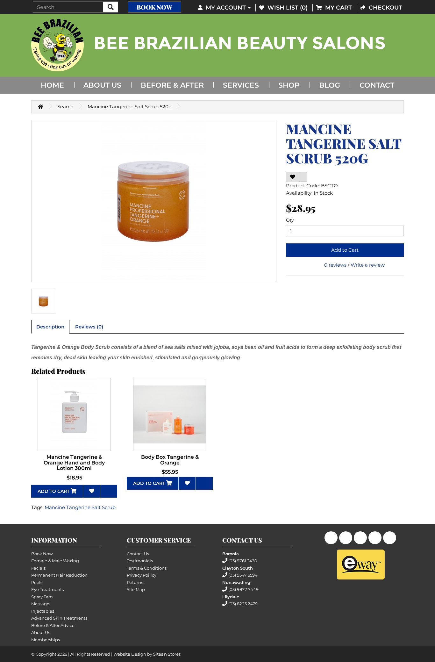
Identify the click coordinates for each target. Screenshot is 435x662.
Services (241, 85)
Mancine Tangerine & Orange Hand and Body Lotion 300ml (74, 462)
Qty (290, 220)
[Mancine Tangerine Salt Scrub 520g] (153, 201)
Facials (38, 568)
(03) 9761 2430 (242, 560)
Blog (329, 85)
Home (52, 85)
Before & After (172, 85)
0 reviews (335, 265)
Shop (289, 85)
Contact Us (138, 553)
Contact (377, 85)
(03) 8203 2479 (243, 603)
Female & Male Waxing (55, 560)
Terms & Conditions (147, 568)
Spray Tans (42, 596)
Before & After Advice (53, 625)
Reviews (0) (89, 327)
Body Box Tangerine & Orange (170, 460)
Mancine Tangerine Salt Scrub (80, 507)
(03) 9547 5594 (243, 575)
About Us (102, 85)
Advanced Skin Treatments (59, 618)
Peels (36, 582)
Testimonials (140, 560)
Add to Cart (345, 250)
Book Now (154, 7)
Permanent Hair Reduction (59, 575)
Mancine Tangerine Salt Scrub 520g (130, 107)
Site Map (136, 589)
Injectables (42, 611)
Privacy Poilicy (141, 575)
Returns (135, 582)
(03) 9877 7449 (243, 589)
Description (50, 327)
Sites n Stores (167, 654)
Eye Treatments (47, 589)
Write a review (368, 265)
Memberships (45, 639)
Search (65, 107)
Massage (40, 603)
